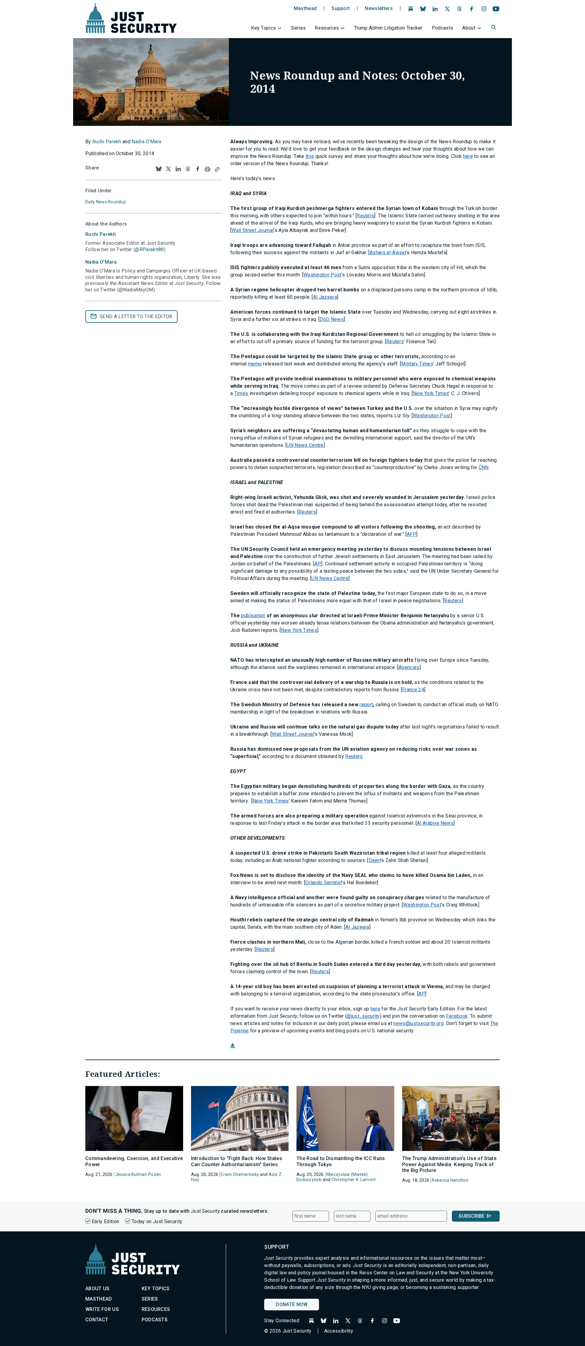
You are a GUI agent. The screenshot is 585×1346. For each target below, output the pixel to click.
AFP (411, 534)
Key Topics (263, 28)
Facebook (457, 1016)
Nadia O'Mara (146, 141)
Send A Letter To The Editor (136, 316)
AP (317, 564)
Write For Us (102, 1309)
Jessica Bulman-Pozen (138, 1174)
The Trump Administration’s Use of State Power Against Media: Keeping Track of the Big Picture (449, 1164)
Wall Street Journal (253, 230)
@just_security (363, 1016)
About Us (97, 1288)
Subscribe (471, 1216)
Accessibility (338, 1331)
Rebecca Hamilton (450, 1180)
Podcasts (442, 28)
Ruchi (100, 234)
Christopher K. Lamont (354, 1179)
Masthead (305, 8)
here (468, 156)
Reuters (365, 216)
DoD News (332, 319)
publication (253, 615)
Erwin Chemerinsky (240, 1174)
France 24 (413, 690)
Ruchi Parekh (106, 141)
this (310, 156)
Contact (96, 1320)
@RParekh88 (149, 249)
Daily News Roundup (105, 201)
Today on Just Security (157, 1221)
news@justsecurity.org (418, 1023)
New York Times (431, 393)
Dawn (375, 860)
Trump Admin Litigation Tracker (388, 28)
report (366, 704)
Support (341, 8)
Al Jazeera (325, 297)
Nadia (101, 262)
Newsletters (379, 8)
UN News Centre (305, 445)
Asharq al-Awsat (388, 252)
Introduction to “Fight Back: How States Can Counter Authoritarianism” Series (236, 1161)
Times (241, 393)
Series (298, 28)
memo (255, 364)
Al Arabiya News (435, 823)
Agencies (409, 667)
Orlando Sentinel (323, 882)
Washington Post (322, 275)
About (468, 28)
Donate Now (291, 1304)
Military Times (417, 364)
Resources (327, 28)
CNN (484, 467)
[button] (494, 28)
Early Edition (105, 1221)
